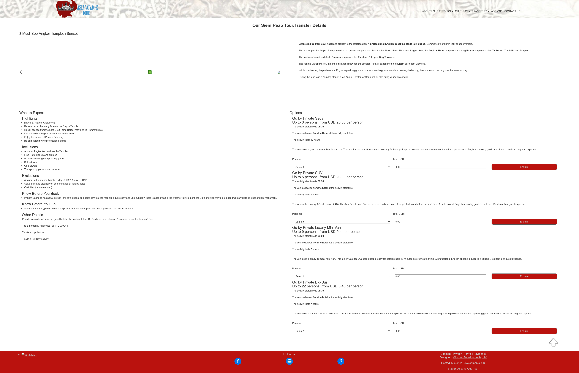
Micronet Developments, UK (470, 357)
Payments (480, 354)
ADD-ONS (497, 11)
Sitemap (446, 354)
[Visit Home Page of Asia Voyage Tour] (77, 8)
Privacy (457, 354)
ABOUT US (428, 11)
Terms (467, 354)
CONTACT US (512, 11)
